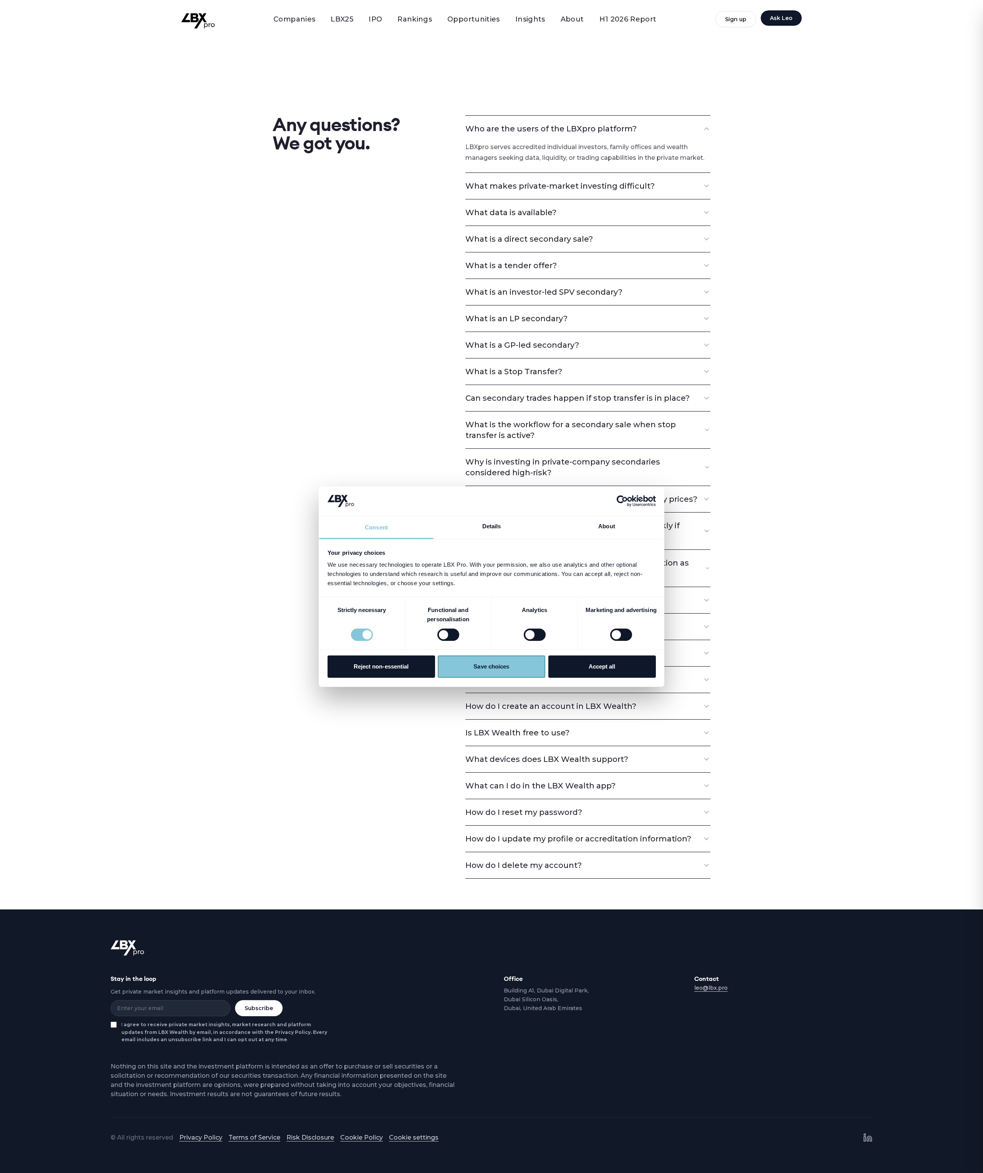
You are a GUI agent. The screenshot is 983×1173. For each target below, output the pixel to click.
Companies (294, 19)
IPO (375, 19)
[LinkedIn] (867, 1137)
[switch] (448, 635)
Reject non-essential (381, 666)
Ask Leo (781, 18)
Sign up (735, 19)
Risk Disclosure (310, 1137)
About (572, 19)
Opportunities (473, 19)
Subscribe (259, 1008)
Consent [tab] (376, 527)
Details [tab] (491, 526)
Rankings (414, 19)
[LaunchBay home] (198, 21)
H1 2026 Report (628, 19)
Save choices (491, 666)
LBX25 (342, 19)
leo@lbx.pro (711, 987)
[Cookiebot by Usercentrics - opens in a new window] (622, 501)
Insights (530, 19)
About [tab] (606, 526)
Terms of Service (254, 1137)
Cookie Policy (361, 1137)
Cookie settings (414, 1137)
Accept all (602, 666)
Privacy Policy (200, 1137)
